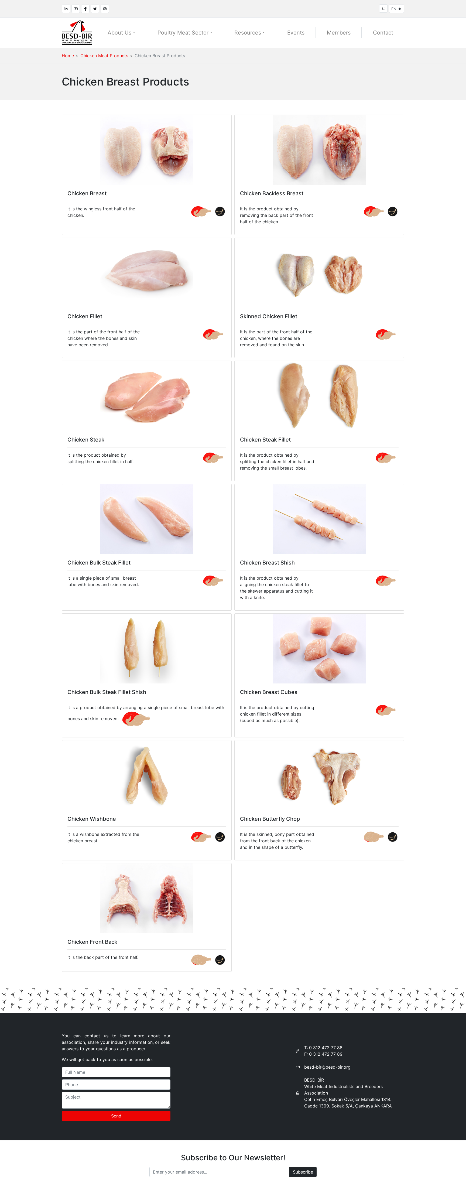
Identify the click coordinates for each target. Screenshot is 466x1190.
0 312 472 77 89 (325, 1054)
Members (339, 32)
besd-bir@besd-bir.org (327, 1067)
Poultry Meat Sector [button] (182, 32)
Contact (383, 32)
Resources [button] (247, 32)
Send (116, 1116)
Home (68, 55)
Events (295, 32)
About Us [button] (119, 32)
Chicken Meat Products (104, 55)
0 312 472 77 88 (325, 1047)
